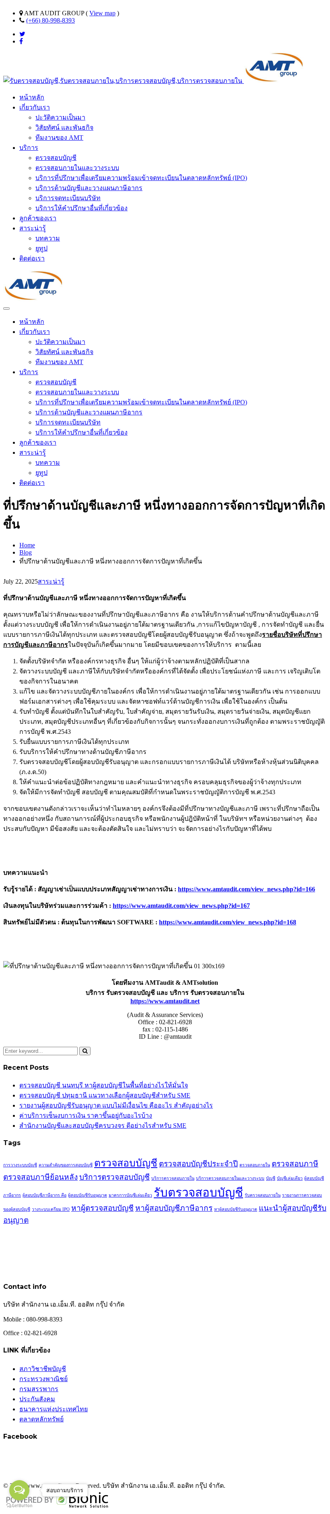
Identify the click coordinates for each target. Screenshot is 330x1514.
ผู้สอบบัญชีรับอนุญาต (87, 1195)
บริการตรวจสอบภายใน (172, 1178)
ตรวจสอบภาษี (295, 1164)
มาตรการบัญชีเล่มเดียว (130, 1195)
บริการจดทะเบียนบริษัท (68, 198)
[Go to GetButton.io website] (19, 1505)
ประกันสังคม (37, 1399)
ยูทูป (41, 248)
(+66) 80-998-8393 (50, 20)
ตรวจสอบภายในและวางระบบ (77, 167)
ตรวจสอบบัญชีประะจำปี (198, 1164)
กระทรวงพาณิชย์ (43, 1378)
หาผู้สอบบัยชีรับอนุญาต (235, 1209)
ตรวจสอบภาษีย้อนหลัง (40, 1177)
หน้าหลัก (31, 97)
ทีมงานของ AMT (59, 137)
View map (102, 13)
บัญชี (270, 1178)
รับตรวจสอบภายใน (262, 1195)
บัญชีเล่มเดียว (290, 1178)
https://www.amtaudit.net (165, 1001)
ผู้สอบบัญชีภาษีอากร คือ (44, 1195)
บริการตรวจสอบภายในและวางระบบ (230, 1178)
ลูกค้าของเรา (37, 218)
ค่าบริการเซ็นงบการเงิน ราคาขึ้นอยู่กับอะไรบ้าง (85, 1115)
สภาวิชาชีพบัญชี (42, 1368)
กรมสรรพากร (38, 1389)
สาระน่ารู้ (32, 228)
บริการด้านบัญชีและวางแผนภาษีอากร (88, 187)
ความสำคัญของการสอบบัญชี (66, 1165)
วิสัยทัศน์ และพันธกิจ (64, 127)
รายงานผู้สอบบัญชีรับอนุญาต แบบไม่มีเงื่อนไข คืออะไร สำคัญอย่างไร (116, 1105)
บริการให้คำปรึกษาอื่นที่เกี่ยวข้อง (81, 208)
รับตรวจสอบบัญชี (198, 1192)
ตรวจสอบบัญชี (55, 157)
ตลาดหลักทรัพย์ (41, 1419)
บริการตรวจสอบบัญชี (114, 1177)
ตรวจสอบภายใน (254, 1165)
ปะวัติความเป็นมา (60, 117)
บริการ (28, 147)
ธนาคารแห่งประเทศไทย (53, 1409)
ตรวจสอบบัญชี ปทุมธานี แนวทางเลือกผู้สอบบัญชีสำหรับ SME (104, 1095)
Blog (25, 552)
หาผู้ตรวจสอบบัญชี (102, 1208)
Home (27, 545)
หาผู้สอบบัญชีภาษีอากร (173, 1208)
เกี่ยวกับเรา (34, 107)
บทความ (47, 238)
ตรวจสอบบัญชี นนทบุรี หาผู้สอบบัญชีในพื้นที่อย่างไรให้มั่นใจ (103, 1085)
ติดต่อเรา (32, 258)
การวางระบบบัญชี (20, 1165)
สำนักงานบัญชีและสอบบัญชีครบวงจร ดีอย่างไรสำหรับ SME (102, 1125)
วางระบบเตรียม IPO (51, 1209)
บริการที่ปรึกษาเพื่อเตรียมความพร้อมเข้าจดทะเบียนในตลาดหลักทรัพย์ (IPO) (141, 177)
